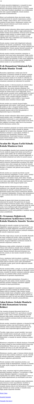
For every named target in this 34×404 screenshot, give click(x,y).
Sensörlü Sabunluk (5, 397)
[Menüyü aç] (1, 1)
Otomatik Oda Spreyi (6, 401)
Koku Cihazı (3, 393)
